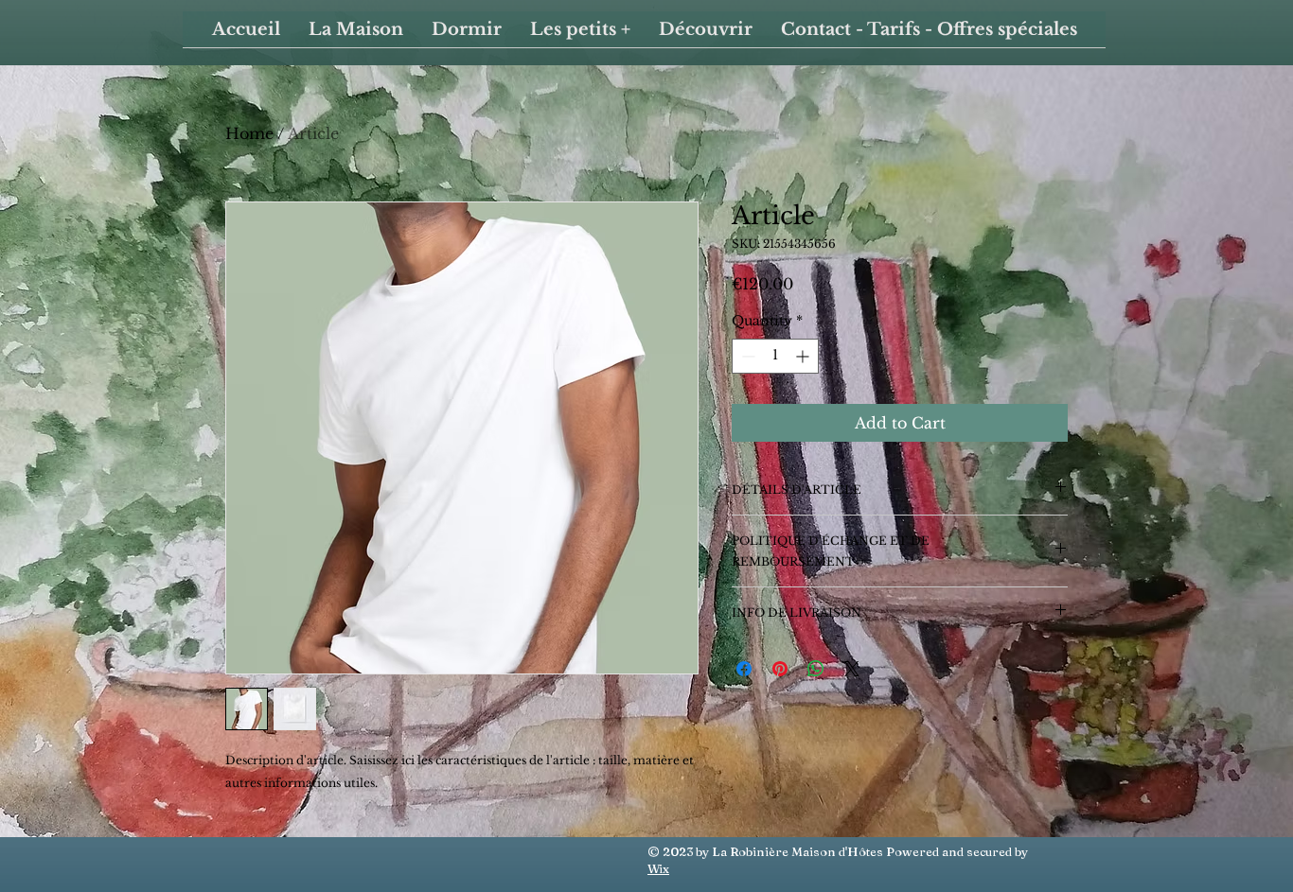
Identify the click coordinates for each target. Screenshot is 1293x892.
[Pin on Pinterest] (780, 668)
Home (249, 133)
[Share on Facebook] (744, 668)
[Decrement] (746, 356)
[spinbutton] (775, 356)
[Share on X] (852, 668)
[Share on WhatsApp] (816, 668)
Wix (658, 868)
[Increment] (804, 356)
